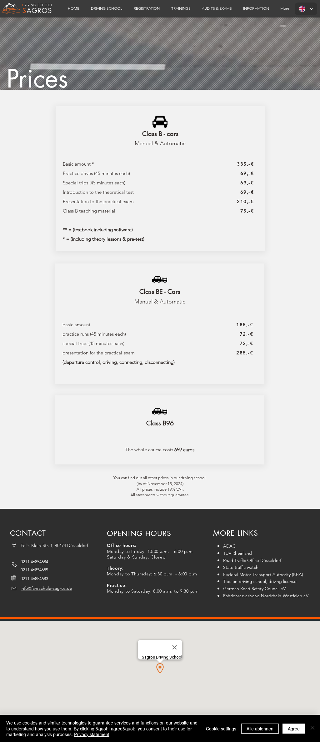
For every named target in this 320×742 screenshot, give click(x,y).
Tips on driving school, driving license (260, 581)
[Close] (312, 728)
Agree (294, 728)
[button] (146, 8)
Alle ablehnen (260, 728)
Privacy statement (91, 734)
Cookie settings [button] (221, 728)
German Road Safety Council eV (254, 588)
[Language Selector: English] (306, 9)
